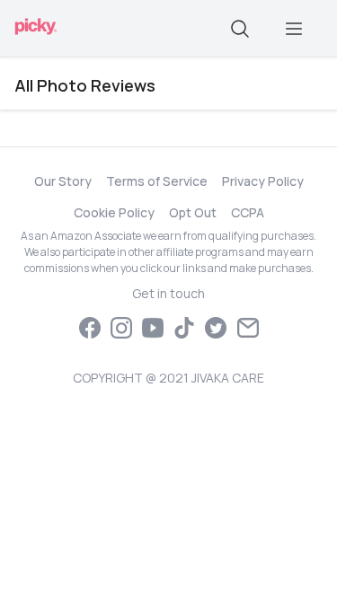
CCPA (247, 212)
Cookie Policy (114, 212)
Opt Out (193, 212)
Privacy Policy (263, 180)
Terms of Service (157, 180)
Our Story (63, 180)
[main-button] (294, 29)
